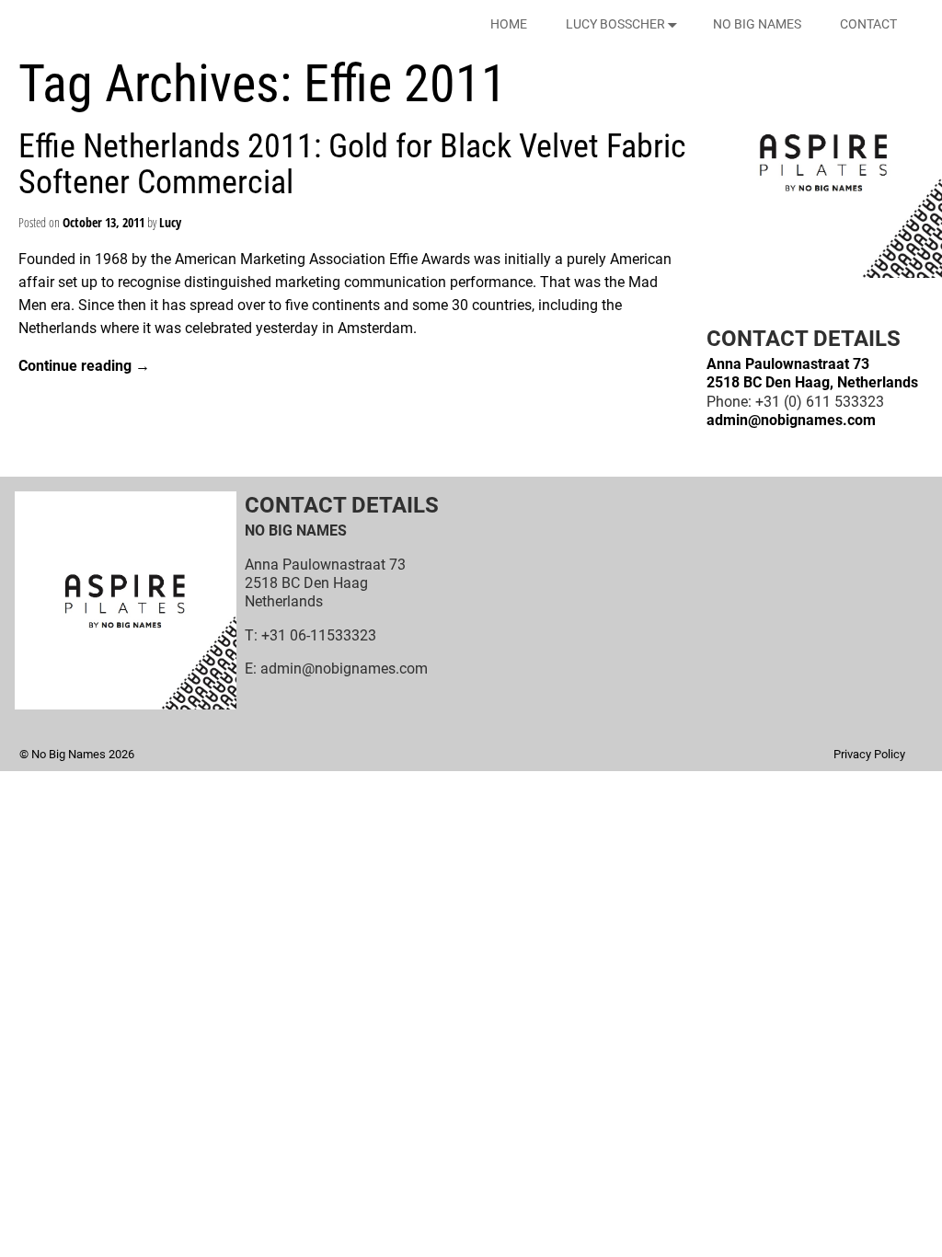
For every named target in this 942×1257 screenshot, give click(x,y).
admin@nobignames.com (791, 420)
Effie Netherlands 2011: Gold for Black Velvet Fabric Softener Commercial (352, 164)
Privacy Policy (869, 754)
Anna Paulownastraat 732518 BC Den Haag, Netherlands (812, 373)
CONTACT (868, 24)
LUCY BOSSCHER (615, 24)
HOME (508, 24)
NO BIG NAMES (757, 24)
